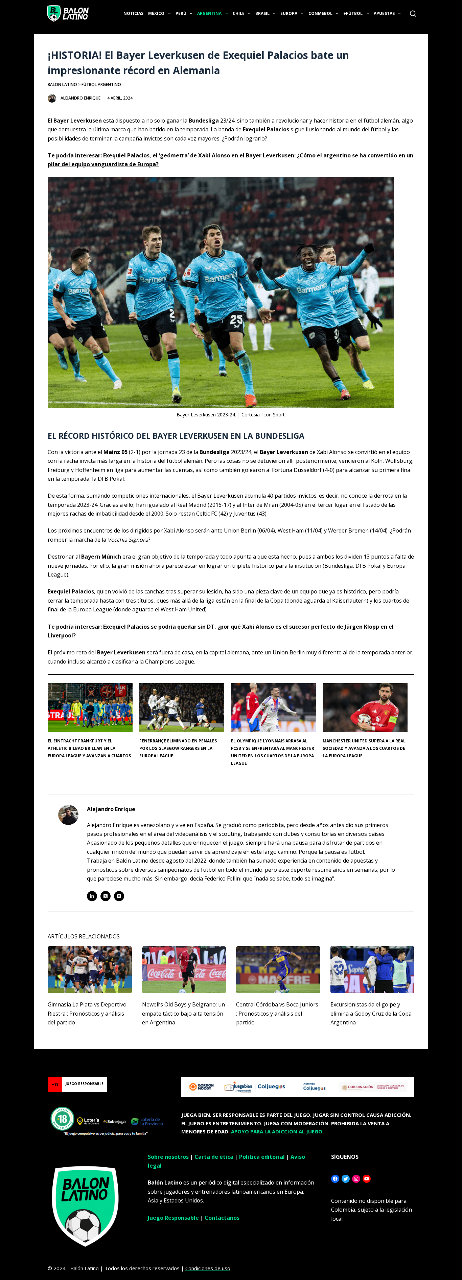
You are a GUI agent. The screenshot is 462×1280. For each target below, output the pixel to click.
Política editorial (262, 1156)
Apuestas (384, 13)
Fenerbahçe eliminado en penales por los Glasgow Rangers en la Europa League (178, 748)
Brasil (262, 13)
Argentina (209, 13)
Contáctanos (222, 1217)
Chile (239, 13)
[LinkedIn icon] (92, 896)
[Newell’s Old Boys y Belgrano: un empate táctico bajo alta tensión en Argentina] (184, 970)
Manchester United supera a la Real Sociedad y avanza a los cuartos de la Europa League (364, 748)
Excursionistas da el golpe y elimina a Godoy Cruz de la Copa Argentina (371, 1013)
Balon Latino (62, 84)
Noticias (133, 13)
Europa (288, 13)
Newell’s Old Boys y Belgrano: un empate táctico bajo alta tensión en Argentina (183, 1013)
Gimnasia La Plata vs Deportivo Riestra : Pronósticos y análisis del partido (87, 1013)
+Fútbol (353, 13)
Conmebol (320, 13)
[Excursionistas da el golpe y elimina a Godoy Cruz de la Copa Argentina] (372, 970)
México (156, 13)
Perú (181, 13)
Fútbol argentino (101, 84)
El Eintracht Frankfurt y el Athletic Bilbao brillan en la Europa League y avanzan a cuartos (89, 748)
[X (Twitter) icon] (105, 896)
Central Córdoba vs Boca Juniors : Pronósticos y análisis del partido (277, 1013)
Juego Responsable (173, 1217)
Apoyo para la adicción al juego (276, 1131)
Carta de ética (213, 1156)
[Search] (413, 13)
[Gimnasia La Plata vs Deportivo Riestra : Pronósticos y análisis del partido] (90, 970)
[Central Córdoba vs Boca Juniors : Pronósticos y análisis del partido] (278, 970)
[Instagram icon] (119, 896)
